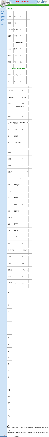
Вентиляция (2, 12)
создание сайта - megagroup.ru (16, 436)
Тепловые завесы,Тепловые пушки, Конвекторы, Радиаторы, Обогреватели (3, 11)
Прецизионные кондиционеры (2, 19)
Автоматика (2, 17)
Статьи (1, 23)
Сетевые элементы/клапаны (3, 20)
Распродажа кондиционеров (3, 21)
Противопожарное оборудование (2, 18)
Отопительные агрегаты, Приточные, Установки (3, 15)
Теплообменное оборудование (2, 14)
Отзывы (2, 24)
